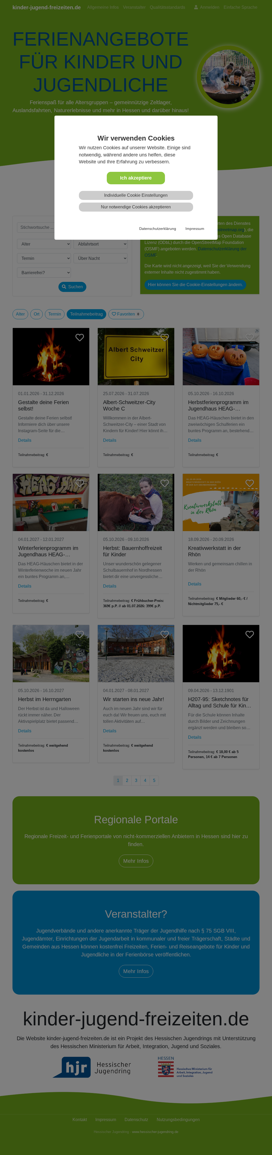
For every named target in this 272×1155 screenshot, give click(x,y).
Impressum (194, 228)
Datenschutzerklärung (157, 228)
